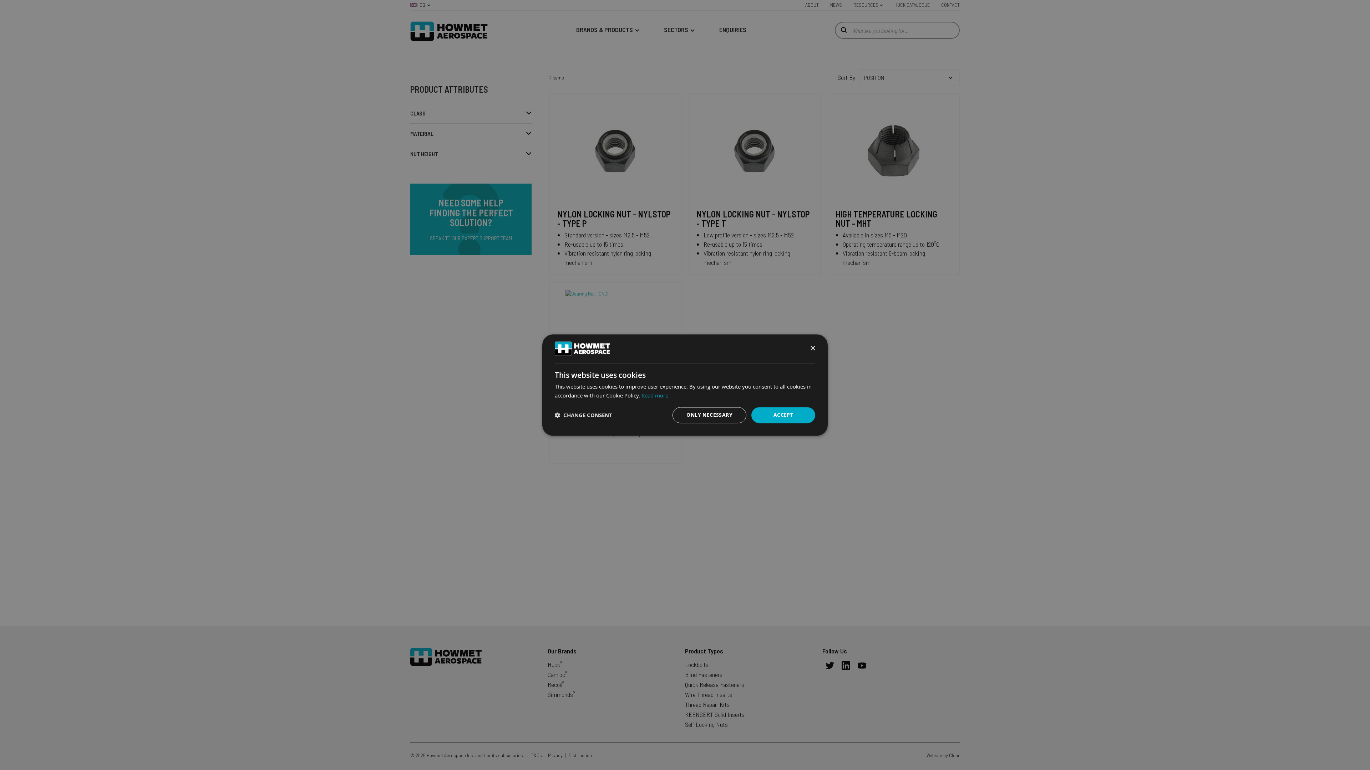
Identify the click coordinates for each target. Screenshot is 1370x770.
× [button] (812, 348)
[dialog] (685, 385)
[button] (583, 415)
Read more (654, 395)
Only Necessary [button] (709, 414)
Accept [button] (783, 414)
